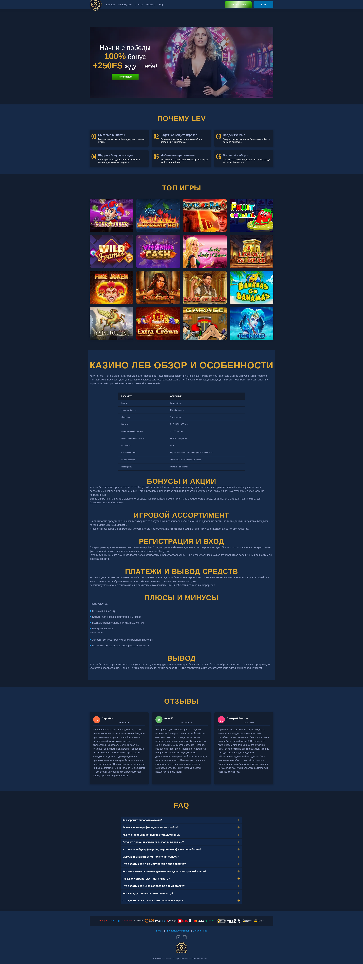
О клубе (197, 931)
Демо (111, 220)
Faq (205, 931)
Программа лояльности (177, 931)
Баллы (159, 931)
